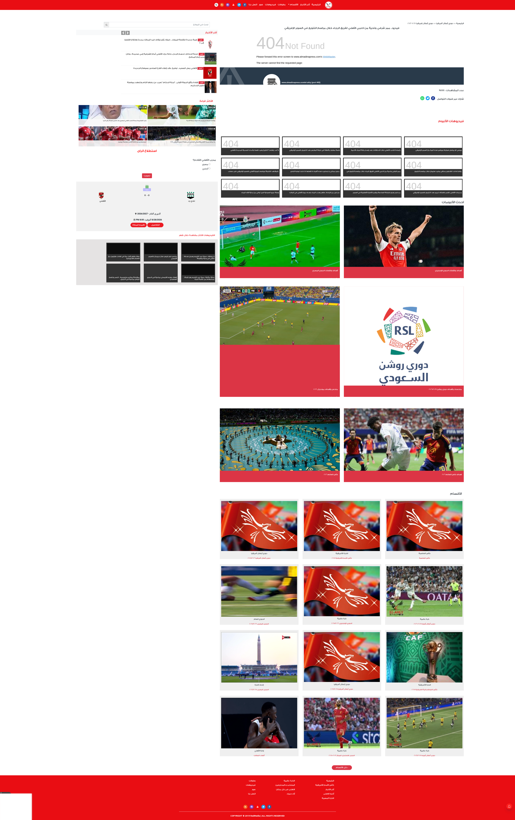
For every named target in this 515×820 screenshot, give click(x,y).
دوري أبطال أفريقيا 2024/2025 (342, 689)
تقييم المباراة (138, 225)
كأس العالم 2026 (331, 474)
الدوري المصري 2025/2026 (259, 624)
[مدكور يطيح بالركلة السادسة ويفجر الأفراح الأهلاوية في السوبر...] (372, 190)
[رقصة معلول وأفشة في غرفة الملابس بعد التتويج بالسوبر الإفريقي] (311, 147)
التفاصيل (155, 225)
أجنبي (205, 169)
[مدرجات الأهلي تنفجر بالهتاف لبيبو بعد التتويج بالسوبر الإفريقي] (433, 190)
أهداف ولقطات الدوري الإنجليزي (448, 271)
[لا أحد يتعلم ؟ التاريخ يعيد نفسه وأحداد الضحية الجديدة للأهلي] (250, 147)
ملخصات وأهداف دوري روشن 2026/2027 (445, 389)
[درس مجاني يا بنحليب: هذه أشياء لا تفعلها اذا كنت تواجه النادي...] (311, 168)
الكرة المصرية (328, 798)
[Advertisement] (358, 111)
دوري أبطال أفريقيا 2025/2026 (259, 558)
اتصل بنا (253, 4)
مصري (205, 164)
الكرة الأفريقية (342, 553)
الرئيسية (316, 4)
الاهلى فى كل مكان (285, 789)
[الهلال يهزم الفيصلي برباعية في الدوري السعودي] (160, 274)
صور (261, 4)
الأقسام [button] (293, 4)
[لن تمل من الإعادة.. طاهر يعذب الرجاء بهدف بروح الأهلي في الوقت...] (311, 190)
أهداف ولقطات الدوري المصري (325, 271)
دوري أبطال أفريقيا (444, 23)
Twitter (428, 98)
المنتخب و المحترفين (285, 785)
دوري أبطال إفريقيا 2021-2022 (420, 23)
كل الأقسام (342, 767)
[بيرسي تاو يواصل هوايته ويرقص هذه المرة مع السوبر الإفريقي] (433, 147)
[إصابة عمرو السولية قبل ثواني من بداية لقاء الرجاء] (250, 190)
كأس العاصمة (424, 553)
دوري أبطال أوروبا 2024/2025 (424, 755)
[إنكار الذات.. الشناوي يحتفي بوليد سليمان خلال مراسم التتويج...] (433, 168)
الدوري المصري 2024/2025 (259, 690)
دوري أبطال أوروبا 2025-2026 (424, 624)
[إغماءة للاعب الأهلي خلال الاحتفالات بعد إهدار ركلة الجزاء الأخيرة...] (372, 147)
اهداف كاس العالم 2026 (452, 474)
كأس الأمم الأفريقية (324, 785)
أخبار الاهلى (328, 794)
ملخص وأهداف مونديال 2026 (326, 389)
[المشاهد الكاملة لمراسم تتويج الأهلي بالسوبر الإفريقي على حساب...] (250, 168)
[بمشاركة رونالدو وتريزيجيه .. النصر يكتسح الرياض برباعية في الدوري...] (123, 274)
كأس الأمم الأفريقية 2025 (342, 558)
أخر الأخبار (305, 4)
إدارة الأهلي (259, 751)
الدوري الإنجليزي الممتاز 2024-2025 (342, 755)
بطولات (282, 4)
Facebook (433, 98)
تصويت (147, 176)
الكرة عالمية (289, 781)
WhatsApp (422, 98)
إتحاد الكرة (259, 685)
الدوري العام (259, 619)
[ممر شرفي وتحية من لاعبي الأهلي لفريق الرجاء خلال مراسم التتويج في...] (372, 168)
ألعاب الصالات (259, 755)
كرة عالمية (424, 619)
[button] (109, 33)
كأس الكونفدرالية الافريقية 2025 (424, 690)
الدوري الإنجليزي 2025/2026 (342, 623)
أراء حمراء (291, 794)
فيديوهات (270, 4)
